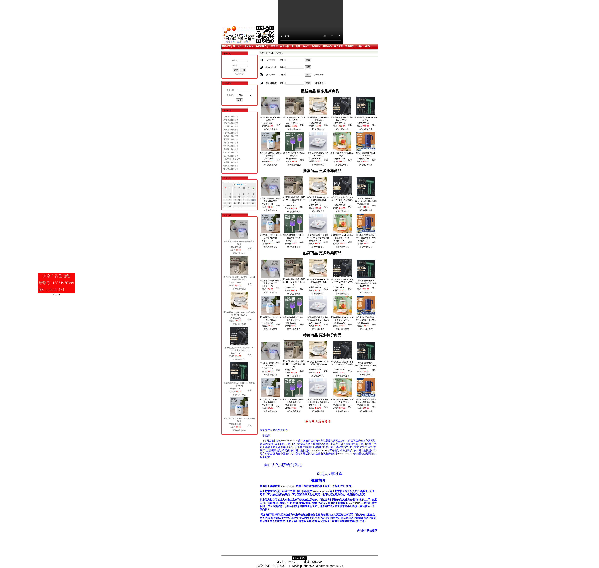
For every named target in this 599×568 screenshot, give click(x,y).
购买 (249, 249)
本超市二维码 (363, 46)
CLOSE (69, 282)
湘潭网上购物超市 (230, 136)
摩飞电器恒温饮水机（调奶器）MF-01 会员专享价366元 (293, 199)
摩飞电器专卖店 (239, 253)
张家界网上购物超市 (231, 159)
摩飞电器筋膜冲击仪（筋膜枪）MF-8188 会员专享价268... (342, 200)
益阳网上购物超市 (230, 152)
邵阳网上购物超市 (230, 165)
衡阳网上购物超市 (230, 143)
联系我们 (349, 46)
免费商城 (316, 46)
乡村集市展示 (319, 83)
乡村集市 (248, 46)
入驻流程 (273, 46)
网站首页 (226, 46)
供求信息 (284, 46)
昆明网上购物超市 (230, 116)
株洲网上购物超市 (230, 139)
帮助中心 (327, 46)
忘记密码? (239, 74)
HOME (270, 53)
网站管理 (339, 566)
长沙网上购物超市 (230, 133)
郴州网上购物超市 (230, 146)
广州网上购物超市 (230, 126)
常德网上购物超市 (230, 149)
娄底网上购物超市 (230, 156)
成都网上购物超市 (230, 120)
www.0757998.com (289, 441)
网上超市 (237, 46)
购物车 (306, 46)
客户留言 (338, 46)
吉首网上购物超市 (230, 162)
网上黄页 (295, 46)
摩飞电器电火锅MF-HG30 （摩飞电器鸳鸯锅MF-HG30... (318, 200)
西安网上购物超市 (230, 123)
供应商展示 (261, 46)
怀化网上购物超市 (230, 169)
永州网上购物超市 (230, 129)
